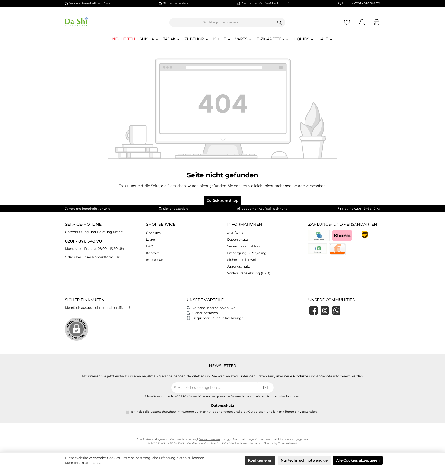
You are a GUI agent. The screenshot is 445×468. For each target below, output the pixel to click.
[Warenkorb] (375, 22)
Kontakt (152, 253)
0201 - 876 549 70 (83, 241)
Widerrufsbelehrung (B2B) (248, 273)
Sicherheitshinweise (243, 260)
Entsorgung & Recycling (247, 253)
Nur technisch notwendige (304, 460)
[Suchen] (279, 22)
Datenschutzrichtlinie (245, 396)
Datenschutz (237, 239)
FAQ (149, 246)
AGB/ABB (235, 233)
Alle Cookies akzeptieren (358, 460)
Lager (150, 239)
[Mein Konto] (362, 22)
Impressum (155, 260)
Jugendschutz (238, 266)
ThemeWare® (287, 443)
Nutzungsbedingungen (283, 396)
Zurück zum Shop (222, 200)
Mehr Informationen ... (83, 463)
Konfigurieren (260, 460)
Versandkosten (209, 439)
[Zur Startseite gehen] (90, 22)
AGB (249, 411)
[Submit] (265, 387)
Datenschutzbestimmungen (172, 411)
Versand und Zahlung (244, 246)
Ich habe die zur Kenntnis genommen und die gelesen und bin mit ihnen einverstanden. (225, 411)
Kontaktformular (106, 257)
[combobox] (221, 22)
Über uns (153, 233)
